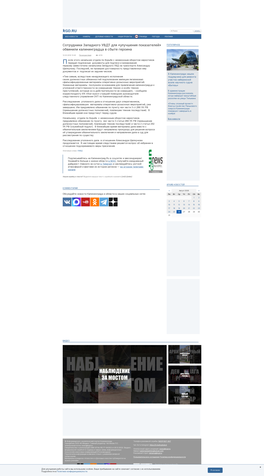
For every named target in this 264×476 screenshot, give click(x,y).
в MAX (112, 161)
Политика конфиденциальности (173, 457)
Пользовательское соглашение (146, 457)
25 (174, 212)
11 (174, 205)
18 (174, 208)
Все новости (174, 119)
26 (179, 212)
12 (179, 205)
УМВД (79, 151)
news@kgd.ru (164, 449)
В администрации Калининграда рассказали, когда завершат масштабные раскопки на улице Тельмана (182, 94)
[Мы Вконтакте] (67, 202)
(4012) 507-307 (164, 441)
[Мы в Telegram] (104, 202)
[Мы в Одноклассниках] (94, 202)
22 (194, 208)
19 (179, 208)
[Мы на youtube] (85, 202)
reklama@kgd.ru (155, 453)
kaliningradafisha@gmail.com (151, 451)
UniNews (155, 172)
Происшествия (85, 55)
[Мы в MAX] (76, 202)
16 (199, 205)
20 (184, 208)
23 (199, 208)
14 (189, 205)
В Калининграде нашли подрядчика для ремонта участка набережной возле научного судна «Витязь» (182, 80)
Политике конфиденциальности (72, 471)
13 (184, 205)
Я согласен (215, 470)
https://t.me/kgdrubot (158, 445)
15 (194, 205)
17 (169, 208)
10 (169, 205)
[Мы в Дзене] (113, 202)
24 (169, 212)
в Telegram (106, 163)
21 (189, 208)
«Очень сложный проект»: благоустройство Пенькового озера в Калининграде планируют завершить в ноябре (182, 108)
